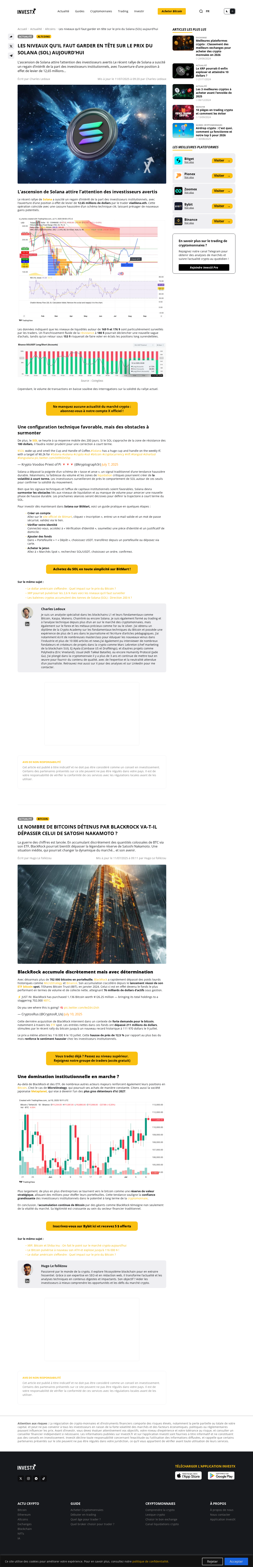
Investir (139, 11)
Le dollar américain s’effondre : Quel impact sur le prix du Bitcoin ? (71, 588)
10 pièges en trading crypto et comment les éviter (214, 111)
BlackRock (100, 979)
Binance (71, 983)
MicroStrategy (53, 983)
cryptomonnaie (138, 1198)
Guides (79, 11)
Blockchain (25, 1529)
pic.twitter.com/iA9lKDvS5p (52, 458)
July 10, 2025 (73, 1014)
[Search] (201, 11)
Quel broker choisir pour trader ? (92, 1524)
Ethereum (24, 1514)
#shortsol (149, 454)
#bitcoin (96, 454)
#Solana (96, 451)
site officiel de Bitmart (57, 517)
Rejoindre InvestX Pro (204, 267)
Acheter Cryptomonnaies (87, 1510)
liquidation (105, 475)
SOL (35, 440)
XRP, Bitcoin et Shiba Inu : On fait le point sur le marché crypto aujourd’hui (77, 1245)
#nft (127, 454)
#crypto (79, 454)
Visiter (222, 160)
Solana (47, 199)
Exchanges (25, 1524)
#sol (87, 454)
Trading (123, 11)
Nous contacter (220, 1514)
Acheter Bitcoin (172, 11)
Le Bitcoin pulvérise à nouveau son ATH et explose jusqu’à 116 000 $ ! (73, 1250)
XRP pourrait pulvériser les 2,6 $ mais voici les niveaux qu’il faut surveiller (76, 593)
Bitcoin (43, 819)
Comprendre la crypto (160, 1510)
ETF (53, 1025)
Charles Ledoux (40, 79)
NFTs (21, 1533)
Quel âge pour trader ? (86, 1519)
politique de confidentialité (150, 1561)
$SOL (21, 451)
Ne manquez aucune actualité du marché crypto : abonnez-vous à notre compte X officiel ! (92, 408)
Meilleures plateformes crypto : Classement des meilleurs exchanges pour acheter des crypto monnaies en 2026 (213, 48)
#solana (67, 454)
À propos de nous (221, 1510)
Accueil (22, 29)
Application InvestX (222, 1519)
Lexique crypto (155, 1514)
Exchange (201, 37)
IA (19, 1538)
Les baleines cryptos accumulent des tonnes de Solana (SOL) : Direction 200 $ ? (79, 597)
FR (207, 11)
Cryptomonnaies (101, 11)
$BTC (46, 1000)
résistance (87, 333)
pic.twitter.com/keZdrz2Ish (81, 1007)
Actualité (63, 11)
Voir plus (189, 162)
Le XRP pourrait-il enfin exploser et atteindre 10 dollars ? (212, 72)
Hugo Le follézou (41, 858)
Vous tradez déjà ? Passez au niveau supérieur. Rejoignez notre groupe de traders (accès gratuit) (92, 1058)
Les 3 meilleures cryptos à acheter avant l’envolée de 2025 (214, 92)
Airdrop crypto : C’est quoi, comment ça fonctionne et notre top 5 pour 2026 (214, 131)
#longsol (137, 454)
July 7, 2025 (110, 464)
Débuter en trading (83, 1514)
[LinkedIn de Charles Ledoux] (27, 624)
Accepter (236, 1561)
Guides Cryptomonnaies (209, 125)
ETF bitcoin (25, 986)
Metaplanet (39, 1091)
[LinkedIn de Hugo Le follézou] (27, 1281)
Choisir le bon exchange (161, 1519)
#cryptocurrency (113, 454)
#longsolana (26, 458)
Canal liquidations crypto (162, 1524)
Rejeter (212, 1561)
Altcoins (50, 29)
